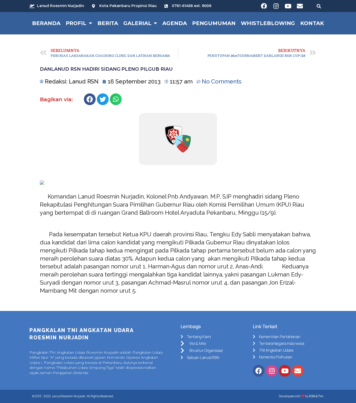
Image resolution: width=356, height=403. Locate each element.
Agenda (174, 23)
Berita (107, 23)
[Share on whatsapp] (116, 99)
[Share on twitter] (103, 99)
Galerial (137, 23)
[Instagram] (276, 6)
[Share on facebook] (90, 99)
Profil (76, 23)
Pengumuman (214, 23)
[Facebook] (264, 6)
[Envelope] (300, 6)
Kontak (312, 23)
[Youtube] (288, 6)
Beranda (46, 23)
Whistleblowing (268, 23)
